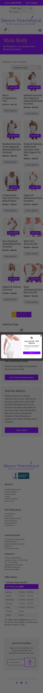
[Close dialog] (40, 335)
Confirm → (31, 352)
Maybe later (32, 355)
